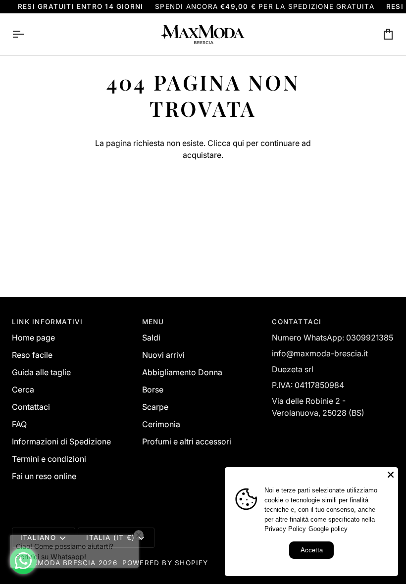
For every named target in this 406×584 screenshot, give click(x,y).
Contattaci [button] (296, 322)
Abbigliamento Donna (182, 372)
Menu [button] (153, 322)
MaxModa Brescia (58, 563)
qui (238, 143)
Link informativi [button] (47, 322)
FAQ (19, 424)
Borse (152, 389)
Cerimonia (161, 424)
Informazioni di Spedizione (61, 441)
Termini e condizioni (49, 459)
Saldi (151, 337)
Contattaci (31, 407)
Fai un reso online (44, 476)
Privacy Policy (285, 529)
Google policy (328, 529)
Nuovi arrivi (163, 355)
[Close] (391, 475)
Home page (33, 337)
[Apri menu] (27, 34)
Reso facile (32, 355)
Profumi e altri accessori (186, 441)
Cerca (23, 389)
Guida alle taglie (41, 372)
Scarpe (155, 407)
